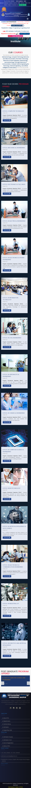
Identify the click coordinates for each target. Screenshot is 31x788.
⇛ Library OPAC (6, 746)
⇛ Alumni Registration (7, 743)
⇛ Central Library (6, 724)
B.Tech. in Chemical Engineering (14, 413)
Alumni (15, 3)
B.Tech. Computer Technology (13, 111)
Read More (6, 120)
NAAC (5, 5)
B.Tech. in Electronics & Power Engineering (13, 259)
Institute (6, 3)
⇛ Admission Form (7, 740)
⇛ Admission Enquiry (7, 737)
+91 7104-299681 (10, 1)
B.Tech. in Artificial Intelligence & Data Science (14, 527)
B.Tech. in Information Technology (10, 299)
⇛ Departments (6, 721)
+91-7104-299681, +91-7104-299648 (10, 753)
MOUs (22, 3)
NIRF (19, 3)
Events (10, 3)
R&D (26, 3)
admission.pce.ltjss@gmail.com (9, 756)
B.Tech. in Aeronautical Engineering (11, 375)
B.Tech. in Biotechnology (11, 488)
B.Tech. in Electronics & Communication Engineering (13, 566)
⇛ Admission (5, 727)
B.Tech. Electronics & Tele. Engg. (14, 184)
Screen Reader (22, 5)
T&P (29, 3)
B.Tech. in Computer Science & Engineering (13, 451)
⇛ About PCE (5, 718)
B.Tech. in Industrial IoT (11, 604)
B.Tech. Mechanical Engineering (14, 148)
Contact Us (15, 5)
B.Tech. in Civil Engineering (12, 338)
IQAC (9, 5)
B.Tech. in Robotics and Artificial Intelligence (14, 644)
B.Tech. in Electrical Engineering (14, 221)
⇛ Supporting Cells (7, 730)
